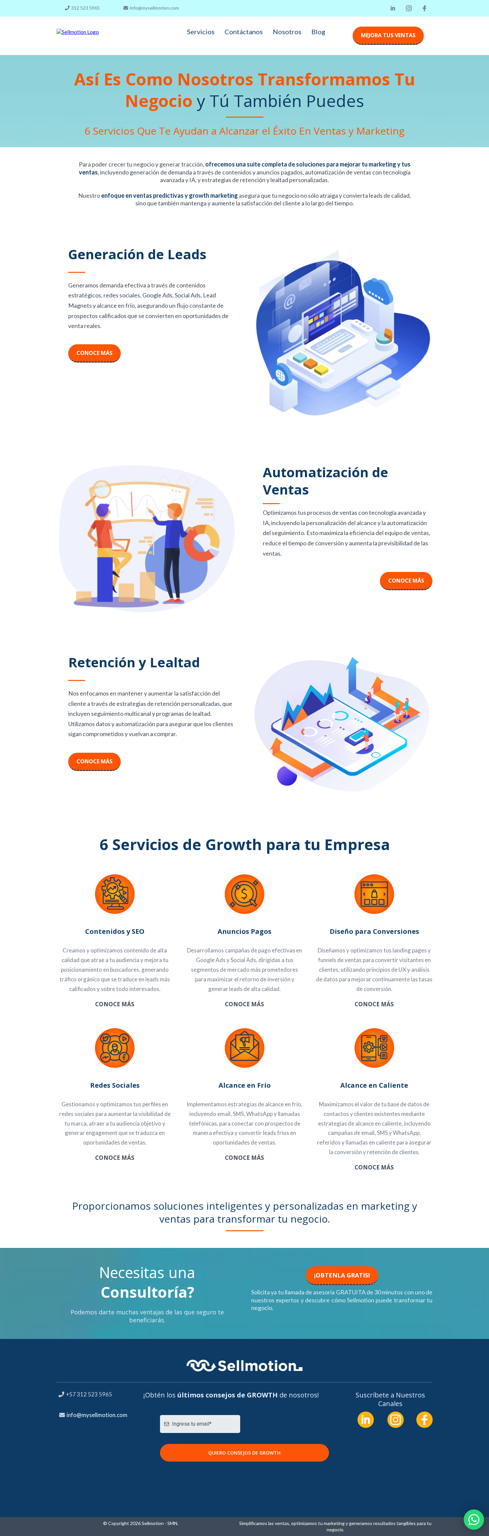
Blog (318, 32)
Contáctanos (244, 32)
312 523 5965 (85, 8)
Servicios (201, 32)
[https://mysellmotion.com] (78, 31)
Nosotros (287, 32)
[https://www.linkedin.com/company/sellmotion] (393, 8)
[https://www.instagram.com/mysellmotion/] (408, 8)
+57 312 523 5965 (89, 1394)
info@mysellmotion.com (154, 8)
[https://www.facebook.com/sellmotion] (424, 8)
